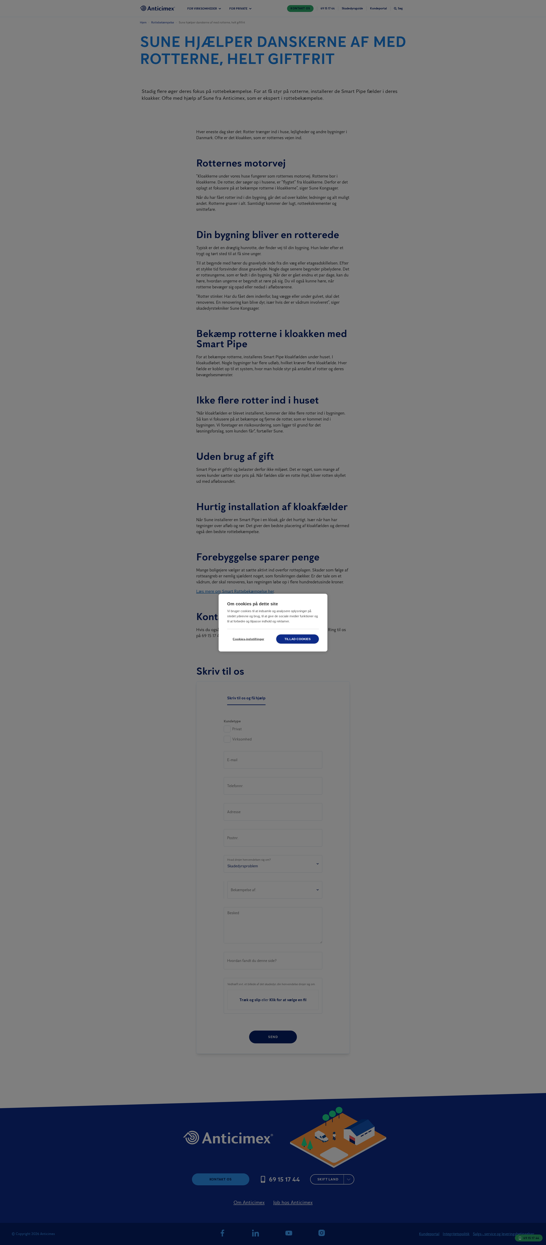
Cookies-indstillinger (248, 639)
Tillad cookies (298, 639)
